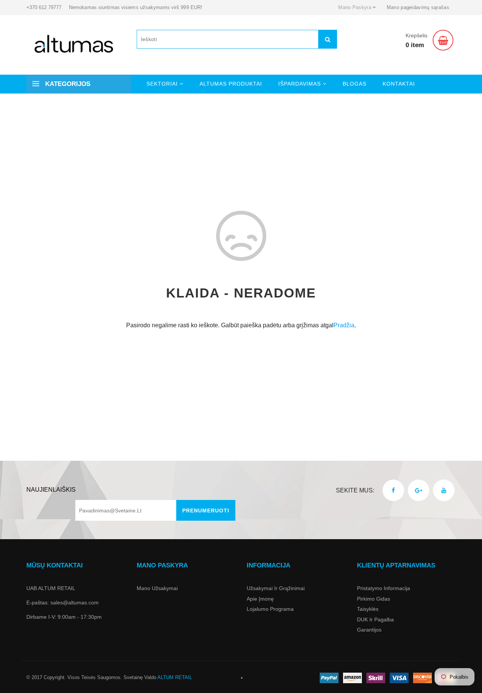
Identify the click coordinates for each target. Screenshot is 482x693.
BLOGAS (354, 84)
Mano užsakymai (157, 588)
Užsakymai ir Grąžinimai (276, 588)
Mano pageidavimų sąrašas (418, 7)
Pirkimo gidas (373, 599)
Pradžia (344, 325)
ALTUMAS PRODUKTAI (231, 84)
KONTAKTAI (399, 84)
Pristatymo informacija (383, 588)
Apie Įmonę (260, 599)
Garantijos (369, 630)
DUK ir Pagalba (375, 619)
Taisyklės (367, 609)
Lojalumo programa (270, 609)
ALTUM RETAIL (174, 677)
